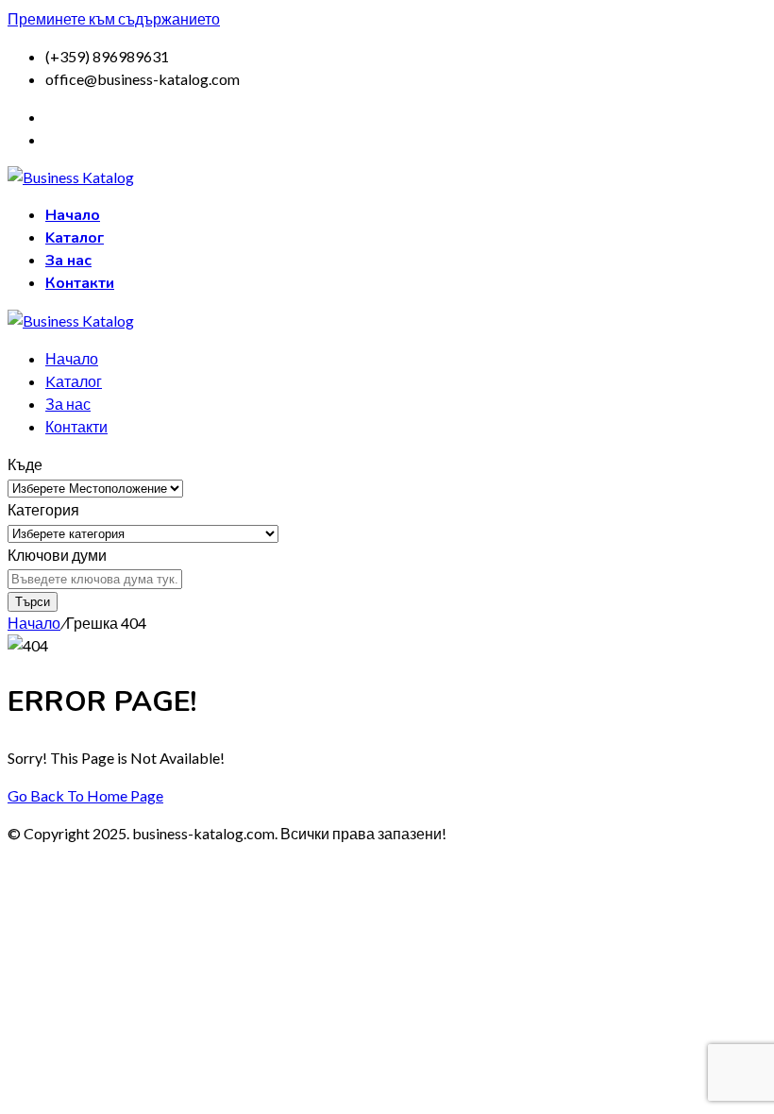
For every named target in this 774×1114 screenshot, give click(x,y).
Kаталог (74, 238)
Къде (25, 464)
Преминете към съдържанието (114, 18)
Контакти (79, 283)
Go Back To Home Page (85, 795)
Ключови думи (57, 555)
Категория (43, 509)
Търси (32, 602)
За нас (68, 260)
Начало (72, 215)
